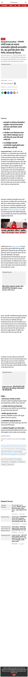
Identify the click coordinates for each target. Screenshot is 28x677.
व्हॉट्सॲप (22, 453)
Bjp (2, 459)
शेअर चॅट (11, 453)
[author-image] (2, 83)
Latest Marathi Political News (9, 445)
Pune (13, 447)
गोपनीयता (13, 671)
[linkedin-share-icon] (11, 94)
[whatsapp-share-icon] (2, 94)
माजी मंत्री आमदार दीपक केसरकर (14, 210)
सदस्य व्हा (8, 436)
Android (15, 450)
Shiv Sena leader (18, 459)
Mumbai (17, 447)
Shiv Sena (6, 459)
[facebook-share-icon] (8, 94)
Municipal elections (5, 462)
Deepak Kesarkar (10, 464)
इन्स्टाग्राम (8, 453)
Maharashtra (6, 447)
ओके (14, 675)
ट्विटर (5, 453)
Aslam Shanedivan (8, 84)
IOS (19, 450)
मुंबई (19, 5)
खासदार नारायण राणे (15, 247)
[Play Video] (14, 226)
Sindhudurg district (21, 462)
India (10, 447)
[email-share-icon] (14, 94)
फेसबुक (2, 453)
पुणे (23, 5)
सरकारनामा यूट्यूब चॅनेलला (12, 455)
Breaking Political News (21, 445)
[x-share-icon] (5, 94)
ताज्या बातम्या (4, 5)
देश (15, 5)
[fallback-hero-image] (6, 507)
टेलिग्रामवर (16, 453)
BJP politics (12, 459)
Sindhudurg (4, 464)
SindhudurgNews (13, 462)
